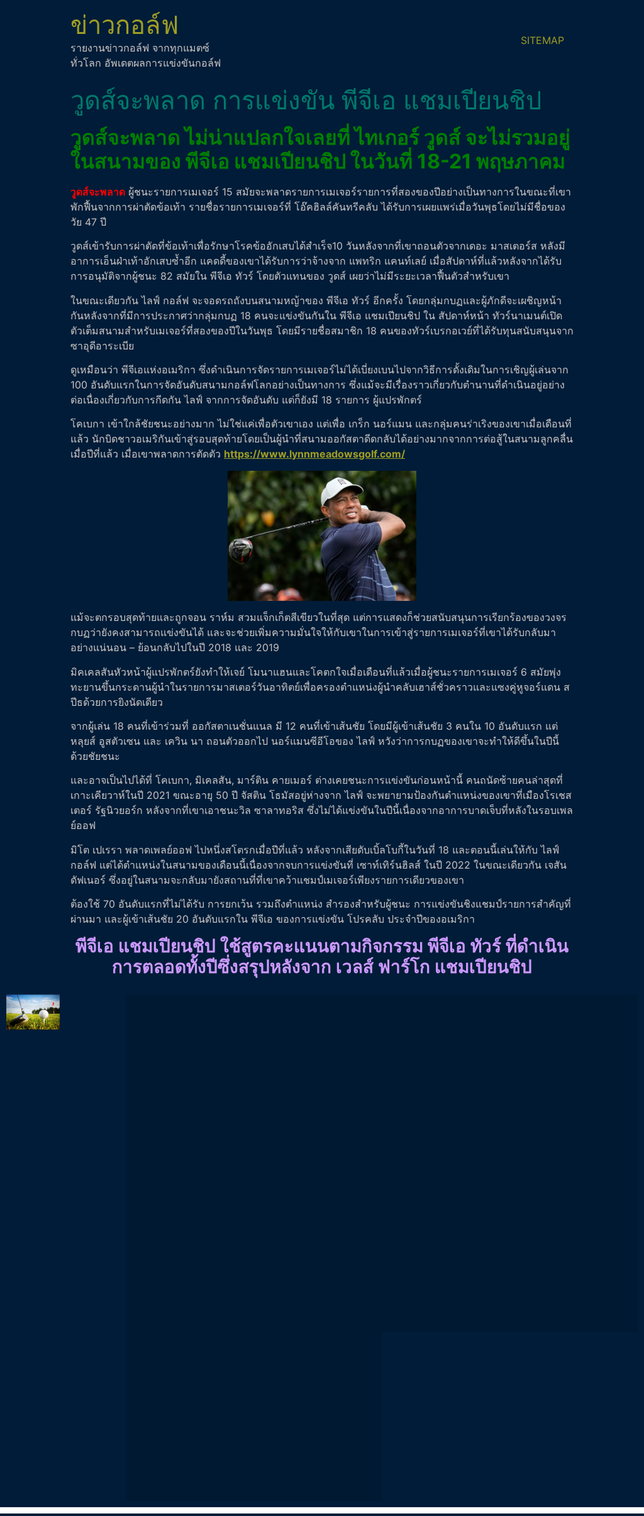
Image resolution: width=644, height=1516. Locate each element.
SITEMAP (542, 40)
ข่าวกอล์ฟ (124, 24)
